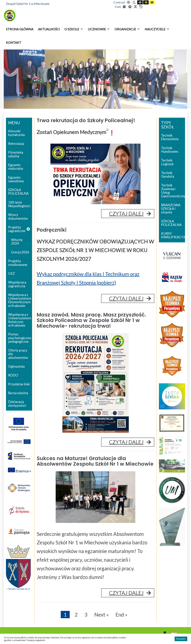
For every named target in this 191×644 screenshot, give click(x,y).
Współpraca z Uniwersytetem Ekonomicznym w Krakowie (19, 300)
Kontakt (13, 42)
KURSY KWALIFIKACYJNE (172, 235)
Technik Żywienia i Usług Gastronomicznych (172, 190)
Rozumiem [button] (180, 639)
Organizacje (125, 29)
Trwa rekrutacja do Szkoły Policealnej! (86, 120)
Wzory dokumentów (18, 216)
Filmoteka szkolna (15, 154)
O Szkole (71, 29)
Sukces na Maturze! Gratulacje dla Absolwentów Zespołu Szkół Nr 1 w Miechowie (95, 461)
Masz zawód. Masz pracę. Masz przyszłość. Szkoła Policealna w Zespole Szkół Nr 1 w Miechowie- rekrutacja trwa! (91, 320)
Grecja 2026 (20, 252)
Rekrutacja (16, 144)
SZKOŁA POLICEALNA (18, 191)
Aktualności (49, 29)
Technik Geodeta (167, 174)
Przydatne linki (19, 384)
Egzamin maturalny (15, 166)
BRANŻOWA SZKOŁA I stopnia (170, 208)
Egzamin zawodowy (16, 179)
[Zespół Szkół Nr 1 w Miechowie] (10, 15)
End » (121, 614)
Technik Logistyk (167, 162)
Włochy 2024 (17, 241)
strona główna (19, 29)
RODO (13, 375)
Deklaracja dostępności (17, 403)
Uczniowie (97, 29)
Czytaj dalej (131, 214)
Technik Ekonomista (169, 137)
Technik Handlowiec (170, 149)
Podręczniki (52, 229)
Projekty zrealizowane (17, 263)
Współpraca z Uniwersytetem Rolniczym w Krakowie (19, 319)
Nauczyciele (155, 29)
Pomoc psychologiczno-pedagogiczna (19, 337)
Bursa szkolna (18, 393)
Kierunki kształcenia (16, 133)
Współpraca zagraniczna (17, 284)
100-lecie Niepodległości (19, 204)
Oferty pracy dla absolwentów (18, 354)
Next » (101, 614)
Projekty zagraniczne (16, 229)
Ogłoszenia (16, 366)
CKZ (11, 273)
